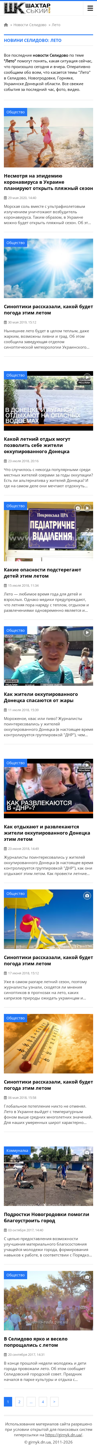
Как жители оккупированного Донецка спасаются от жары (41, 697)
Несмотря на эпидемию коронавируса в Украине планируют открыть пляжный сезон (48, 182)
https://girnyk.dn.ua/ (63, 1434)
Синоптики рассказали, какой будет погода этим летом (48, 309)
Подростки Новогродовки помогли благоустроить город (46, 1217)
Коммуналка (17, 1150)
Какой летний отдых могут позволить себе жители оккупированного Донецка (37, 445)
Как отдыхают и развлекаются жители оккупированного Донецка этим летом (47, 832)
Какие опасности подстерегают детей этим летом (42, 572)
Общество (15, 111)
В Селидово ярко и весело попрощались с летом (36, 1342)
